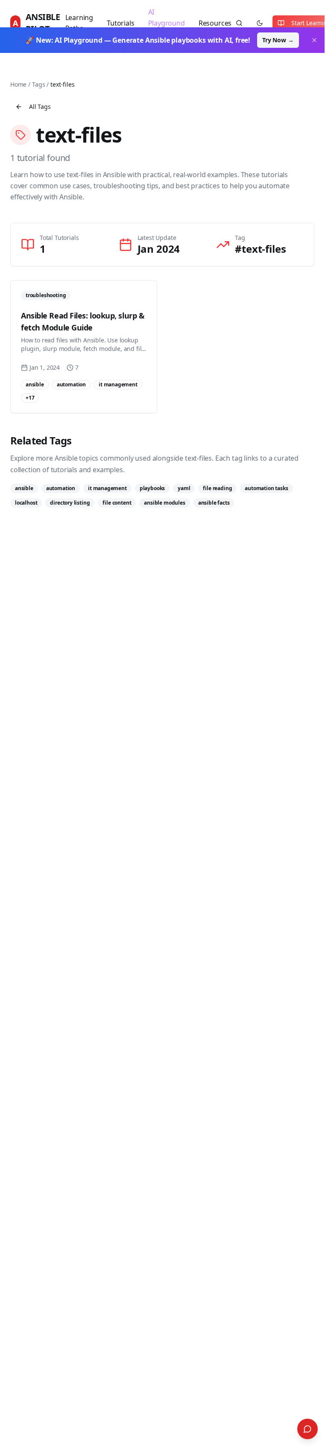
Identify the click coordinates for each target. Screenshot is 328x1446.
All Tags (40, 106)
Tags (38, 84)
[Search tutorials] (239, 23)
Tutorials (120, 23)
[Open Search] (307, 1429)
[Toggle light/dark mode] (259, 23)
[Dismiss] (314, 40)
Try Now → (277, 40)
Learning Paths (79, 23)
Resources (215, 23)
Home (18, 84)
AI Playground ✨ (166, 22)
